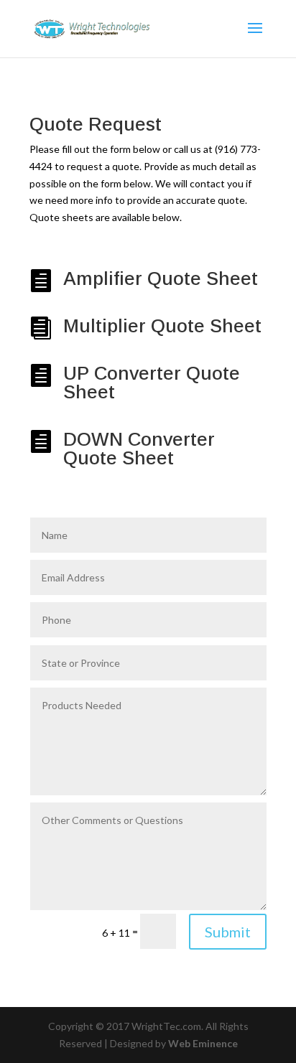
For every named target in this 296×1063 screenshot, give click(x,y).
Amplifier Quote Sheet (160, 278)
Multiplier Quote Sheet (162, 326)
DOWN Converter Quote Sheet (139, 449)
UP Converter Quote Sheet (151, 382)
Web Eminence (203, 1043)
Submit (228, 931)
